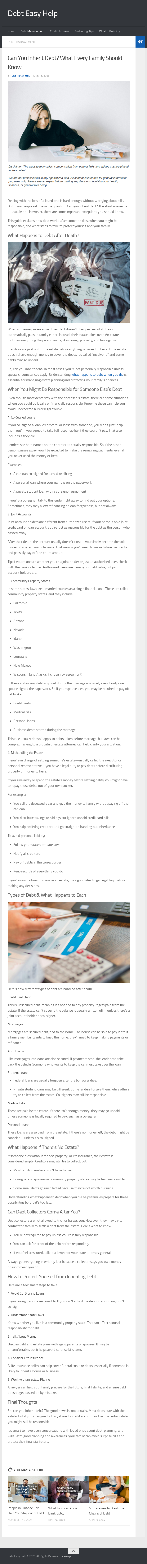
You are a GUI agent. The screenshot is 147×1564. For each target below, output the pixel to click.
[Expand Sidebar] (140, 42)
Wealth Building (109, 31)
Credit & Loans (59, 31)
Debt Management (32, 31)
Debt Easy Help (33, 13)
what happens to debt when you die (97, 374)
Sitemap (66, 1556)
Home (11, 31)
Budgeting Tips (84, 31)
